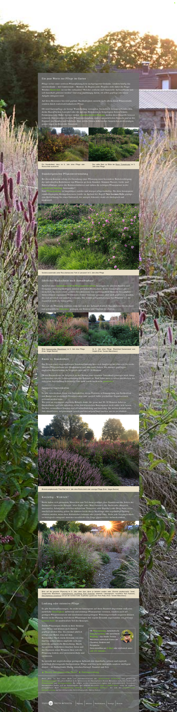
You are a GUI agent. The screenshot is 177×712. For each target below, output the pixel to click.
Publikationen (100, 703)
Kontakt (120, 703)
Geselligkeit (58, 611)
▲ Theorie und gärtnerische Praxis (59, 672)
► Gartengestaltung (89, 672)
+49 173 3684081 (98, 651)
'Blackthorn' (61, 349)
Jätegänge (64, 308)
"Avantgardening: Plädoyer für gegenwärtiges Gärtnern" (84, 688)
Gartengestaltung (97, 633)
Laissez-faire (48, 620)
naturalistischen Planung (92, 115)
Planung (80, 703)
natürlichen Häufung (52, 188)
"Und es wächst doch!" (109, 685)
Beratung (94, 636)
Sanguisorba (51, 349)
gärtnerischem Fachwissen (109, 678)
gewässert (108, 381)
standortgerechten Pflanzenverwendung (76, 285)
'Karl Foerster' (78, 594)
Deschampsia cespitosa (51, 596)
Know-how (55, 89)
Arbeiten (89, 703)
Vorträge (111, 703)
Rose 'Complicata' (123, 164)
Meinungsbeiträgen (49, 681)
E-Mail (110, 648)
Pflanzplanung (54, 191)
